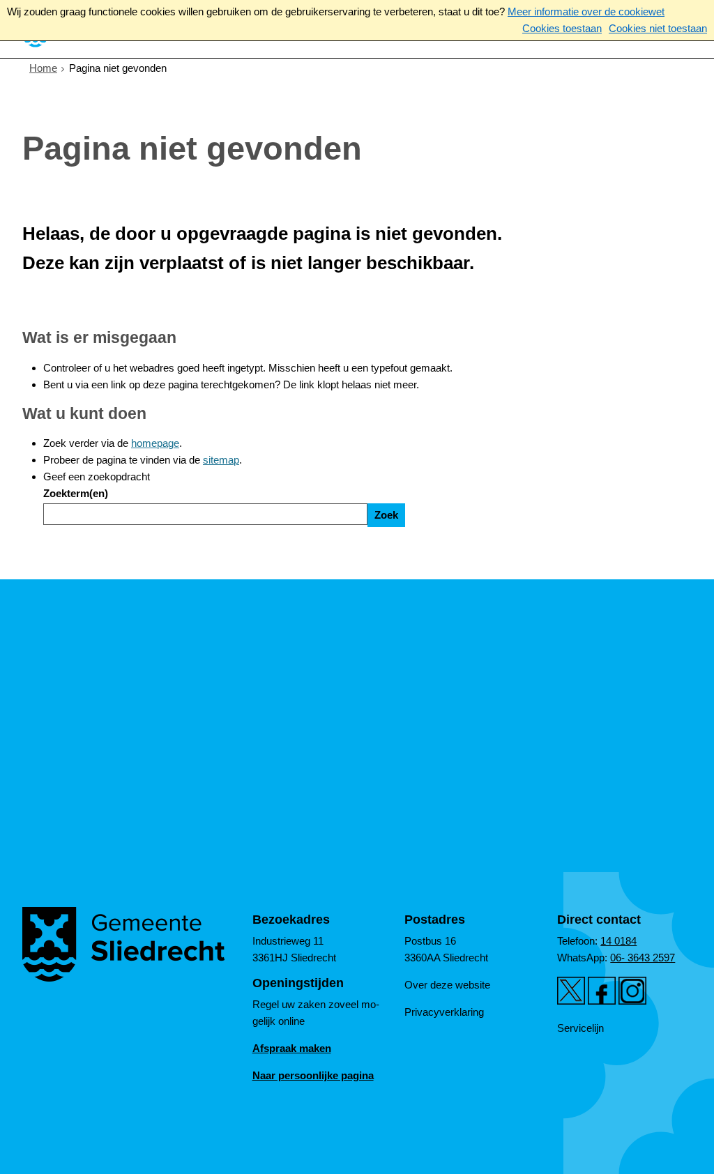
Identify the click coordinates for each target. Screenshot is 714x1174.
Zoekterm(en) (75, 493)
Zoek (386, 515)
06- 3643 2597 (642, 957)
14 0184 (618, 941)
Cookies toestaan (562, 28)
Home (43, 68)
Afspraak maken (291, 1048)
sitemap (221, 460)
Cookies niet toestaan (658, 28)
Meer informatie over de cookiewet (586, 11)
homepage (155, 443)
